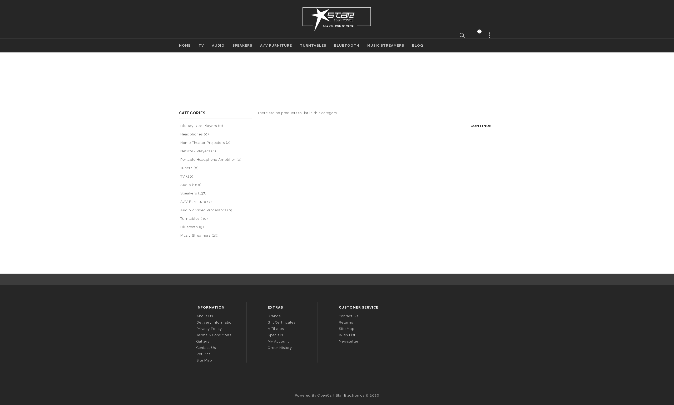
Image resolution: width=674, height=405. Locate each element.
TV (201, 45)
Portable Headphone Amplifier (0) (211, 160)
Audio (218, 45)
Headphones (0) (194, 134)
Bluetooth (346, 45)
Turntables (313, 45)
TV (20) (187, 176)
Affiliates (276, 329)
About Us (204, 316)
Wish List (347, 335)
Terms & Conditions (213, 335)
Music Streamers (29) (199, 235)
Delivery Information (215, 322)
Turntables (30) (194, 219)
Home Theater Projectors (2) (205, 143)
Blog (417, 45)
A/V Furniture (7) (196, 202)
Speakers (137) (193, 193)
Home (185, 45)
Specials (275, 335)
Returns (203, 354)
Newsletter (349, 341)
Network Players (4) (198, 151)
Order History (280, 348)
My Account (278, 341)
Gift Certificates (281, 322)
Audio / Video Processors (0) (206, 210)
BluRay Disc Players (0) (201, 126)
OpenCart (326, 395)
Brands (274, 316)
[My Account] (489, 35)
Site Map (204, 360)
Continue (481, 126)
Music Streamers (385, 45)
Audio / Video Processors (342, 79)
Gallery (203, 341)
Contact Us (206, 348)
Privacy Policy (209, 329)
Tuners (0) (189, 168)
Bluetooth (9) (192, 227)
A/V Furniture (276, 45)
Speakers (242, 45)
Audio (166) (191, 185)
